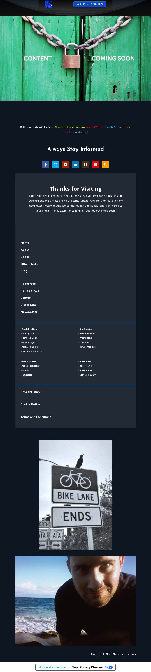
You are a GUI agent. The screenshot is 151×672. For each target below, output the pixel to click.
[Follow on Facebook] (45, 164)
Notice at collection (52, 667)
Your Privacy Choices (87, 667)
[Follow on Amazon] (105, 164)
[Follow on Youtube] (65, 164)
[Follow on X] (55, 164)
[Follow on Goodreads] (85, 164)
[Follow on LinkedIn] (75, 164)
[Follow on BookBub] (95, 164)
